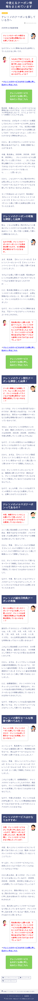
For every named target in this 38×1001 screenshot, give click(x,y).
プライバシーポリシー (15, 996)
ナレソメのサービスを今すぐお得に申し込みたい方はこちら (19, 96)
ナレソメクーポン (25, 977)
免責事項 (26, 996)
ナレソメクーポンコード (10, 980)
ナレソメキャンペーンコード (11, 977)
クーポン (5, 13)
